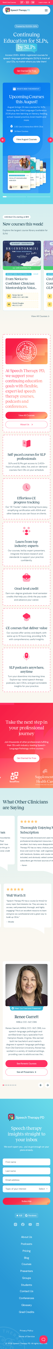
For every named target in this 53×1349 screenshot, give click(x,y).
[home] (17, 10)
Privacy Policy (26, 1330)
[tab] (3, 316)
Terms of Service (26, 1336)
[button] (46, 10)
